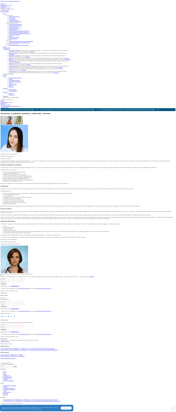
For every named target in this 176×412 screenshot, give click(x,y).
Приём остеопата (13, 38)
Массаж (10, 36)
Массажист (11, 58)
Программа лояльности (14, 80)
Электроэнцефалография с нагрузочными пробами (21, 41)
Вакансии (11, 85)
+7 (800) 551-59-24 (14, 286)
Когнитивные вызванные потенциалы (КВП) (19, 42)
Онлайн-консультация (14, 16)
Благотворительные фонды (15, 78)
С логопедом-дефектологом (15, 21)
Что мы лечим (6, 47)
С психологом (12, 17)
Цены (4, 46)
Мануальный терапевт (14, 55)
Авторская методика (8, 74)
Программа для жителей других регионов (19, 45)
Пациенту (5, 88)
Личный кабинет (5, 11)
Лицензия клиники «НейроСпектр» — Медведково (12, 356)
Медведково (12, 94)
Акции (4, 75)
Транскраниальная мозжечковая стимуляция (19, 33)
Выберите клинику (5, 341)
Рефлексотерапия (13, 29)
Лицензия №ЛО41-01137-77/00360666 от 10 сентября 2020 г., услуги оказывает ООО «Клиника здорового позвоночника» (29, 350)
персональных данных (24, 288)
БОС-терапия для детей (14, 28)
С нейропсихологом (13, 20)
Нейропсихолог (12, 61)
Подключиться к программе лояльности (10, 1)
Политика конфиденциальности (8, 358)
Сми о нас (11, 87)
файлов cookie (38, 408)
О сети (4, 76)
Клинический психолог (14, 50)
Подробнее (31, 51)
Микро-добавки (12, 89)
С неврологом (12, 19)
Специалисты (6, 49)
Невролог (11, 59)
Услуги (4, 14)
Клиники (5, 92)
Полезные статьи (7, 378)
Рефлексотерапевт (13, 66)
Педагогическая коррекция (15, 24)
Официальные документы (15, 81)
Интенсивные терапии (14, 34)
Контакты (5, 96)
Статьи (10, 83)
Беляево (11, 93)
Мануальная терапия (14, 37)
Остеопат (11, 68)
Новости (11, 79)
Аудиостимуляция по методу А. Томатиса (18, 32)
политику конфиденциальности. (44, 288)
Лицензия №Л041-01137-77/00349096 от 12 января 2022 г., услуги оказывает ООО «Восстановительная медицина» (28, 348)
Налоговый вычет (13, 91)
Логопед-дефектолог (13, 53)
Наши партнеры (13, 84)
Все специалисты (13, 71)
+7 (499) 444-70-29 (5, 10)
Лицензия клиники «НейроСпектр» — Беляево (12, 354)
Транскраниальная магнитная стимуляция (19, 31)
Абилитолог (11, 63)
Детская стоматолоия (8, 380)
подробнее (91, 276)
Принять (66, 408)
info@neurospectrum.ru (14, 106)
